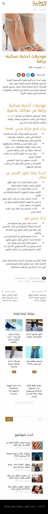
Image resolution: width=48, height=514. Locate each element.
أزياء (34, 320)
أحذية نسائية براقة (20, 278)
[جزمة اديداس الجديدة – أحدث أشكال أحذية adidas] (14, 325)
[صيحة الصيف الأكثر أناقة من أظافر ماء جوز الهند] (37, 445)
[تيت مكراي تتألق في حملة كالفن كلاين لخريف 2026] (37, 478)
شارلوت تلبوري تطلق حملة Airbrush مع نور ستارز (19, 488)
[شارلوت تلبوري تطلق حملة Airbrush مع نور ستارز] (37, 489)
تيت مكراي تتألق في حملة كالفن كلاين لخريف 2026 (18, 477)
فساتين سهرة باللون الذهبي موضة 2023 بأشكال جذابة (37, 297)
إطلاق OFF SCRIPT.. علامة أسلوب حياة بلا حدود (19, 466)
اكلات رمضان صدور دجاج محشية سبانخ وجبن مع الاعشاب (10, 297)
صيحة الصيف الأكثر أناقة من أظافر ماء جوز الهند (18, 444)
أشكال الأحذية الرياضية (38, 281)
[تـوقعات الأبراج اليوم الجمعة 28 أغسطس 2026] (37, 456)
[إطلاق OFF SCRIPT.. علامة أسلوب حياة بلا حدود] (37, 467)
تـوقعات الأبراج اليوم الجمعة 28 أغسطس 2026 (18, 455)
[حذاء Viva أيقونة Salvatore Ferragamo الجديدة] (14, 377)
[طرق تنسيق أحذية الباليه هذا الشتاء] (34, 325)
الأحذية (10, 116)
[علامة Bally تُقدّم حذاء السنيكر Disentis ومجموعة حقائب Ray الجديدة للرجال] (34, 377)
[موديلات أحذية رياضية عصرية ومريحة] (14, 352)
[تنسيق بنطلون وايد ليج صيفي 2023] (34, 352)
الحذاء (20, 281)
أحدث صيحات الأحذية (34, 278)
